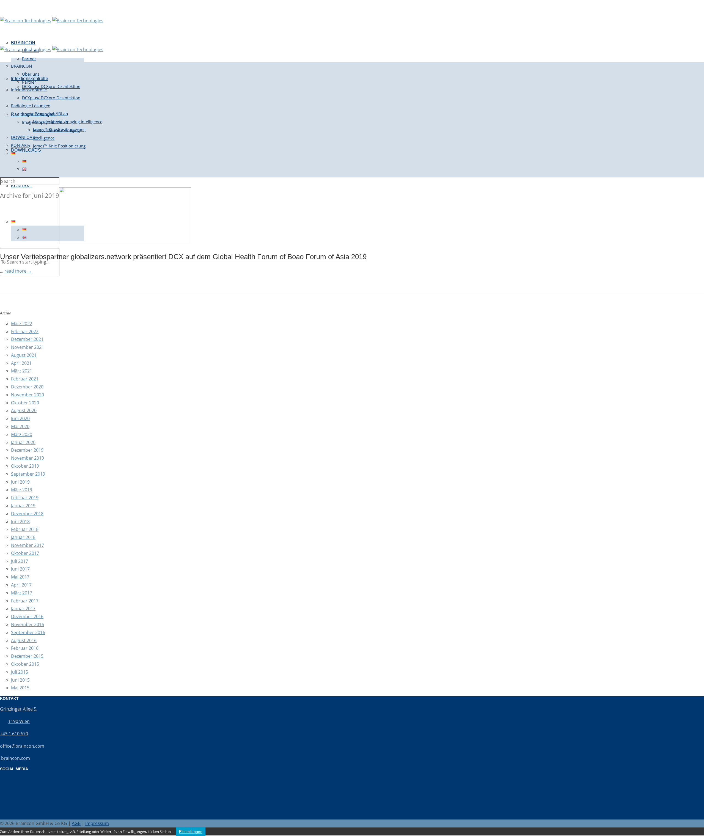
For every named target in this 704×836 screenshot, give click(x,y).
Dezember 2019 (27, 450)
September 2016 (28, 632)
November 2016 (27, 624)
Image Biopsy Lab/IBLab (45, 113)
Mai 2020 (20, 426)
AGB (76, 823)
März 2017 (21, 593)
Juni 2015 (20, 680)
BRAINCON (21, 66)
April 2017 (21, 585)
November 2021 (27, 347)
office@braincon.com (22, 746)
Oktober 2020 (25, 403)
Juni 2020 (20, 418)
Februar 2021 (24, 379)
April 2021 (21, 363)
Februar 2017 (24, 601)
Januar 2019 (23, 506)
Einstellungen (190, 831)
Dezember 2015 (27, 656)
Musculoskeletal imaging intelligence (67, 121)
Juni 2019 (20, 482)
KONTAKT (21, 185)
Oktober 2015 (25, 664)
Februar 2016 (24, 648)
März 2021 (21, 371)
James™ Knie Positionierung (59, 146)
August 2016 (24, 640)
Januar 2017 (23, 608)
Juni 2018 (20, 522)
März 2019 (21, 490)
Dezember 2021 (27, 339)
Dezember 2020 (27, 387)
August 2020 (24, 410)
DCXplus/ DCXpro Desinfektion (51, 86)
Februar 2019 (24, 498)
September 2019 (28, 474)
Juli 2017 (19, 561)
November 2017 (27, 545)
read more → (18, 271)
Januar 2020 (23, 442)
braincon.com (15, 758)
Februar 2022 (24, 331)
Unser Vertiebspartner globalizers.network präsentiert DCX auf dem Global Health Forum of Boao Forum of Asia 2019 (183, 257)
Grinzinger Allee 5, (18, 709)
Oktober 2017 (25, 553)
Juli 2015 (19, 672)
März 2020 (21, 434)
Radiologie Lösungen (30, 105)
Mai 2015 (20, 688)
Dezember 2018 (27, 514)
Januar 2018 (23, 537)
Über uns (30, 74)
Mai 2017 (20, 577)
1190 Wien (19, 721)
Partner (29, 58)
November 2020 (27, 395)
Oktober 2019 (25, 466)
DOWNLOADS (26, 150)
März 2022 (21, 323)
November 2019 (27, 458)
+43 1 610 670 (14, 734)
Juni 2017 (20, 569)
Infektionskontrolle (29, 89)
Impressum (97, 823)
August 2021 (24, 355)
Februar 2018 (24, 529)
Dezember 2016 (27, 616)
